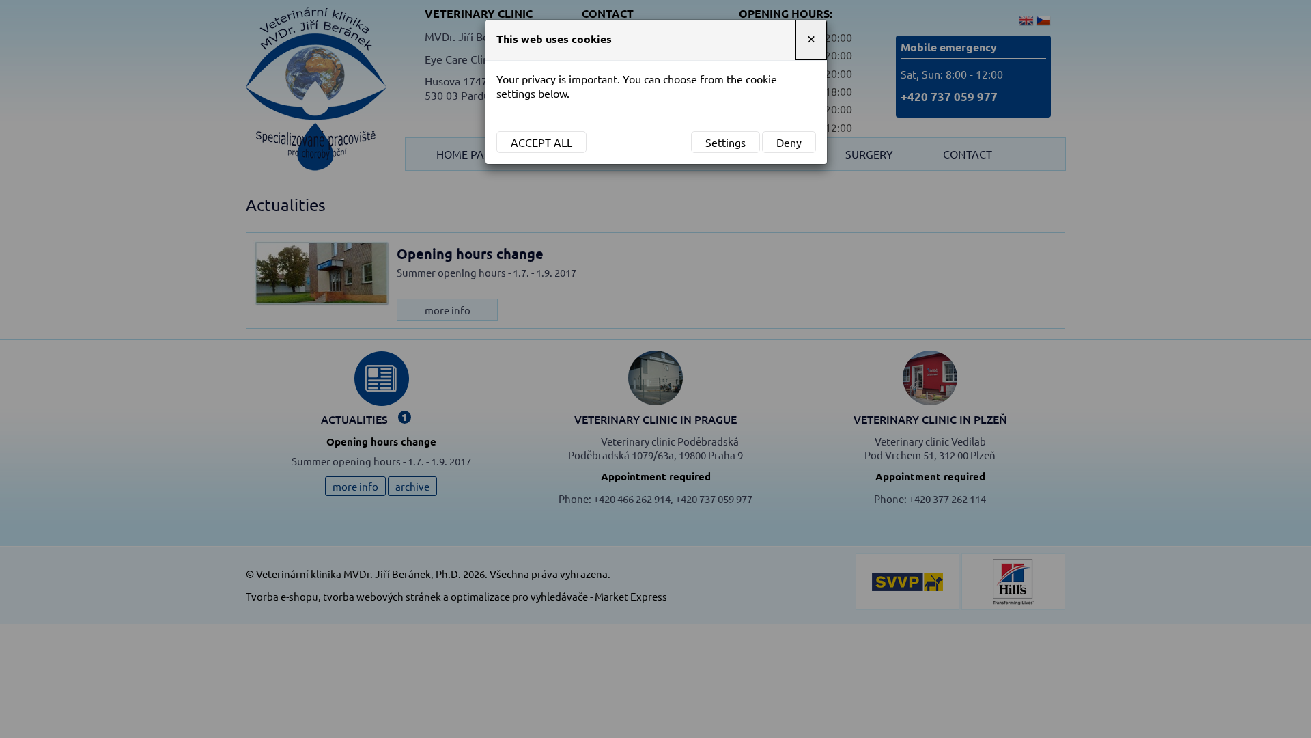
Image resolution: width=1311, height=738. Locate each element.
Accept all (541, 142)
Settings (725, 142)
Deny (789, 142)
